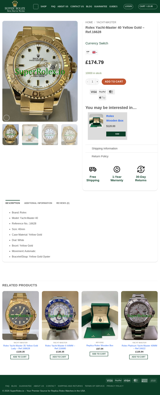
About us (63, 6)
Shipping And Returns (70, 386)
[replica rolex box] (96, 121)
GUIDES (113, 6)
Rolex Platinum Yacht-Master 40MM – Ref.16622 (139, 347)
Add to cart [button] (20, 357)
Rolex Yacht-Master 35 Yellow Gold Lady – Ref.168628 (20, 347)
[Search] (35, 6)
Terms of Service (95, 386)
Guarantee (100, 6)
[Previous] (8, 71)
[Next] (72, 71)
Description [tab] (12, 203)
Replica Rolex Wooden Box (99, 345)
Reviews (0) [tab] (62, 203)
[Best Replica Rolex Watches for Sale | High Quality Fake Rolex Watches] (15, 6)
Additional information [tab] (38, 203)
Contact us (77, 6)
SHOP (44, 6)
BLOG (89, 6)
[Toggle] (88, 149)
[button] (128, 6)
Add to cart (114, 81)
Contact (51, 386)
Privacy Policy (115, 386)
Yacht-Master (106, 22)
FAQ (53, 6)
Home (89, 22)
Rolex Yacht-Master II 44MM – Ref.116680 (60, 347)
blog (14, 386)
